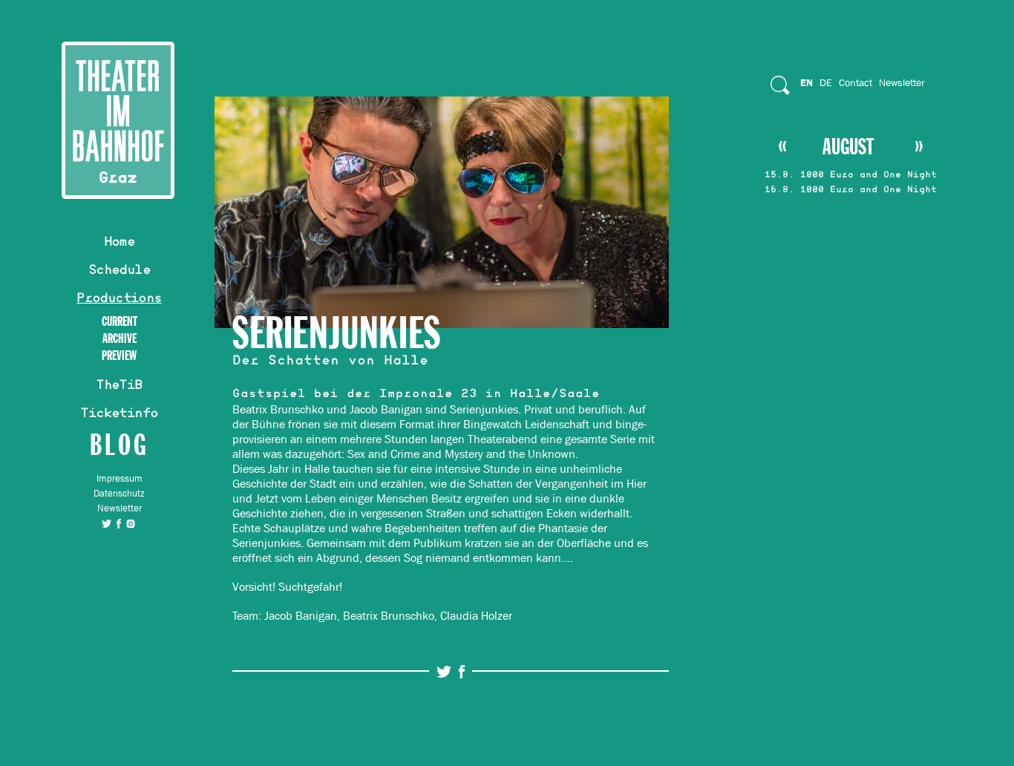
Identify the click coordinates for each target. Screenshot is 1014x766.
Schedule (119, 271)
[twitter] (106, 523)
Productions (118, 299)
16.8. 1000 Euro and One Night (851, 191)
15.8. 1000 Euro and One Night (851, 176)
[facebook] (119, 523)
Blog (119, 444)
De (826, 82)
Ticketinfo (118, 414)
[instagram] (130, 523)
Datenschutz (119, 493)
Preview (119, 355)
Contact (855, 82)
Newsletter (119, 508)
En (806, 82)
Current (119, 321)
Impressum (120, 478)
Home (119, 243)
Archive (119, 338)
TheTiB (119, 386)
